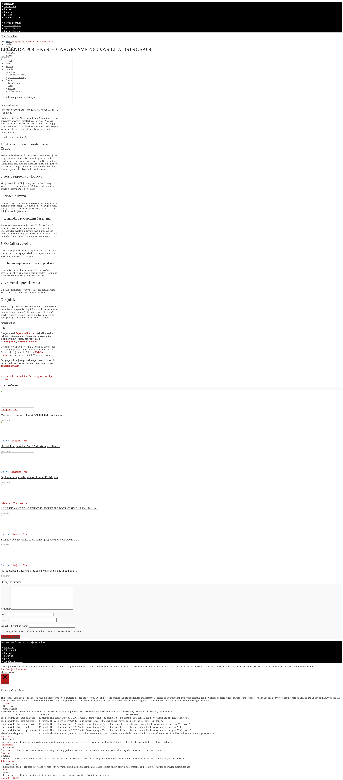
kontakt (8, 9)
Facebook (22, 341)
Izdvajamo (16, 41)
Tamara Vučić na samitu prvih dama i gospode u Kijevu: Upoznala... (40, 539)
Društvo (5, 41)
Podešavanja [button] (7, 669)
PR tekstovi (10, 6)
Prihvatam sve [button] (20, 669)
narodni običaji (24, 376)
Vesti (35, 41)
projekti (8, 14)
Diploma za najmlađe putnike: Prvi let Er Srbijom (29, 477)
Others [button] (4, 769)
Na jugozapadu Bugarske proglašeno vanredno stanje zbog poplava (39, 570)
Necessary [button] (6, 703)
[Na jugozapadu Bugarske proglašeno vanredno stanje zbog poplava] (17, 562)
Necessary (8, 706)
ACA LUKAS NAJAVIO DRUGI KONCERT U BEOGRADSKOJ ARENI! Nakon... (49, 508)
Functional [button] (6, 736)
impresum (9, 3)
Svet (10, 55)
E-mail (5, 620)
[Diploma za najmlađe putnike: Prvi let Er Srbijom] (17, 469)
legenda (4, 376)
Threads (33, 341)
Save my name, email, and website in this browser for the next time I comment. (42, 631)
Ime (3, 614)
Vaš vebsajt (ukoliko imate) (14, 626)
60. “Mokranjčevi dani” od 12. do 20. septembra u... (30, 446)
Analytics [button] (5, 753)
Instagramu (10, 341)
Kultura (27, 41)
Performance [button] (7, 744)
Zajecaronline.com (10, 365)
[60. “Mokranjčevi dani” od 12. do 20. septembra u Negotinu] (17, 438)
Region (11, 52)
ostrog (36, 376)
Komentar (6, 608)
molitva (13, 376)
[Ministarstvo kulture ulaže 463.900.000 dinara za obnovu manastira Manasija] (17, 406)
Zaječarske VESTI (13, 17)
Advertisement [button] (8, 761)
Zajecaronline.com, (26, 333)
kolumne (8, 12)
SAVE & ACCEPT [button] (10, 778)
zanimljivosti (46, 41)
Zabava (23, 503)
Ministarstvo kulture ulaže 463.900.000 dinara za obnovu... (34, 415)
